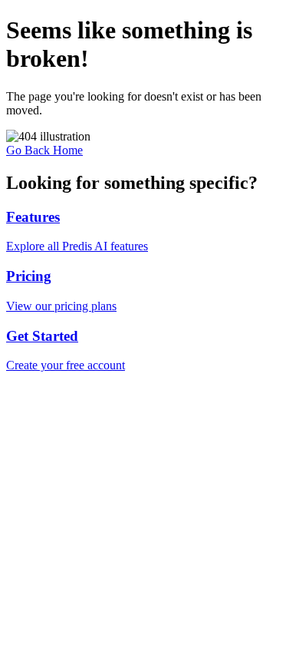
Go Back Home (44, 150)
